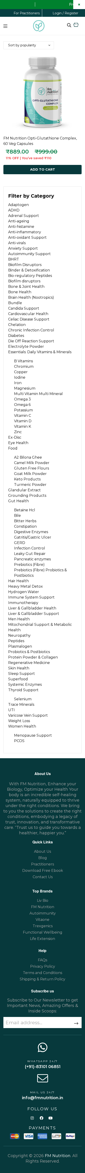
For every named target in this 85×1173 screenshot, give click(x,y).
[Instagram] (32, 1118)
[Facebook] (41, 1118)
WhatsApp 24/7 (42, 1061)
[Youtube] (50, 1118)
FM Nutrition (57, 1155)
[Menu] (5, 26)
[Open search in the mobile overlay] (69, 25)
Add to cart (42, 169)
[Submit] (74, 1023)
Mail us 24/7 (42, 1092)
